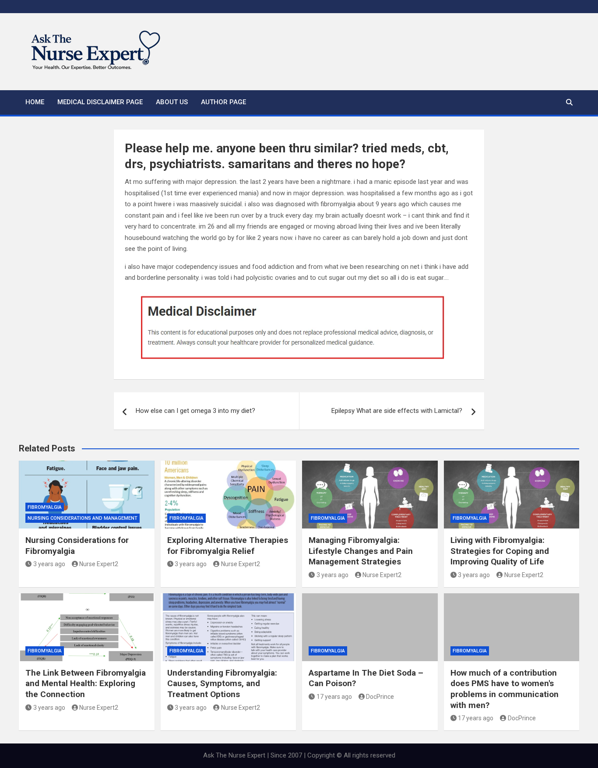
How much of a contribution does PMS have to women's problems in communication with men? (504, 689)
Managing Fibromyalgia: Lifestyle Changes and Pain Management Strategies (361, 551)
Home (34, 102)
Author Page (223, 102)
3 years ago (49, 563)
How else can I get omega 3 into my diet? (195, 411)
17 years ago (334, 696)
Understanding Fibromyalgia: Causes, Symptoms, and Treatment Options (222, 683)
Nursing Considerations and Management (82, 518)
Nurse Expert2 (98, 563)
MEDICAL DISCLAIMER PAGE (100, 102)
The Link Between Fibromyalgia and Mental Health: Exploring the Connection (85, 683)
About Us (172, 102)
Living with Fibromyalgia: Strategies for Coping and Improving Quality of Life (499, 551)
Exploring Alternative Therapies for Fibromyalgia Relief (227, 545)
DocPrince (380, 696)
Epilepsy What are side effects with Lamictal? (396, 411)
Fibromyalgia (45, 507)
